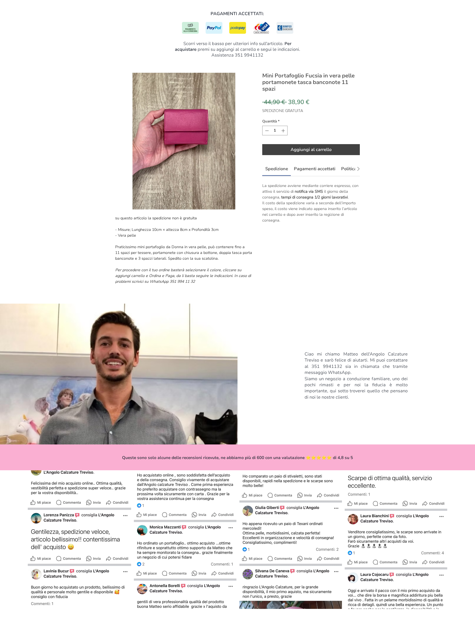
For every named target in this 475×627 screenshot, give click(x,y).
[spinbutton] (275, 130)
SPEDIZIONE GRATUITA (282, 110)
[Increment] (283, 130)
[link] (276, 169)
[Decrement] (266, 130)
